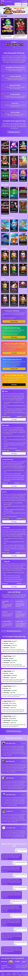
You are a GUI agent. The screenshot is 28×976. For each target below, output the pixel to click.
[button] (12, 13)
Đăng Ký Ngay (14, 321)
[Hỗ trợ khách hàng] (26, 961)
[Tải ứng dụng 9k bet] (14, 10)
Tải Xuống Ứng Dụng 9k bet (14, 631)
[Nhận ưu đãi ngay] (26, 966)
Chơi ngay (14, 419)
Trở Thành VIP (14, 369)
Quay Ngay (14, 353)
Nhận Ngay (14, 337)
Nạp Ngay (14, 384)
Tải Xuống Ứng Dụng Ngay (14, 731)
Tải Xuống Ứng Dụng (14, 132)
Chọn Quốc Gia (24, 1)
